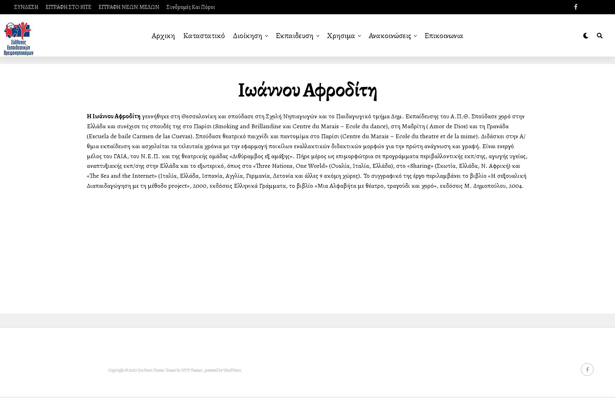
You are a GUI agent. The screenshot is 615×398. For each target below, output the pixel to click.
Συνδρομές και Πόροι (191, 7)
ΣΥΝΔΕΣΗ (26, 7)
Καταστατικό (204, 35)
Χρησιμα (341, 35)
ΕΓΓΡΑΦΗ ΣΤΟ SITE (68, 7)
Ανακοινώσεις (390, 35)
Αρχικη (163, 35)
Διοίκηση (247, 35)
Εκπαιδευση (295, 35)
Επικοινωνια (444, 35)
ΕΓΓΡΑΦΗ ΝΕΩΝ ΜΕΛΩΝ (129, 7)
